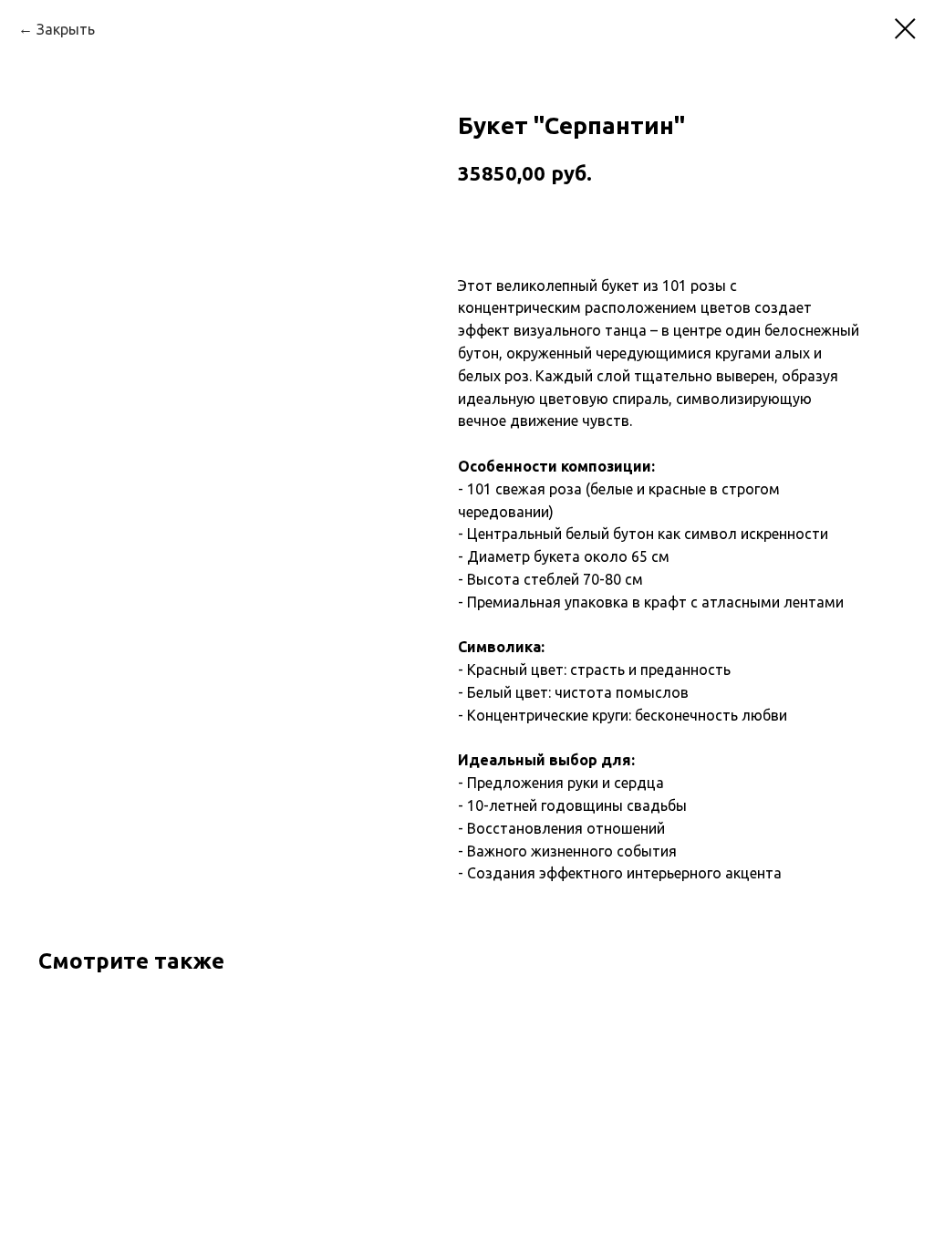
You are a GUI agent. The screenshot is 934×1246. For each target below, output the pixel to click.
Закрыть (65, 29)
